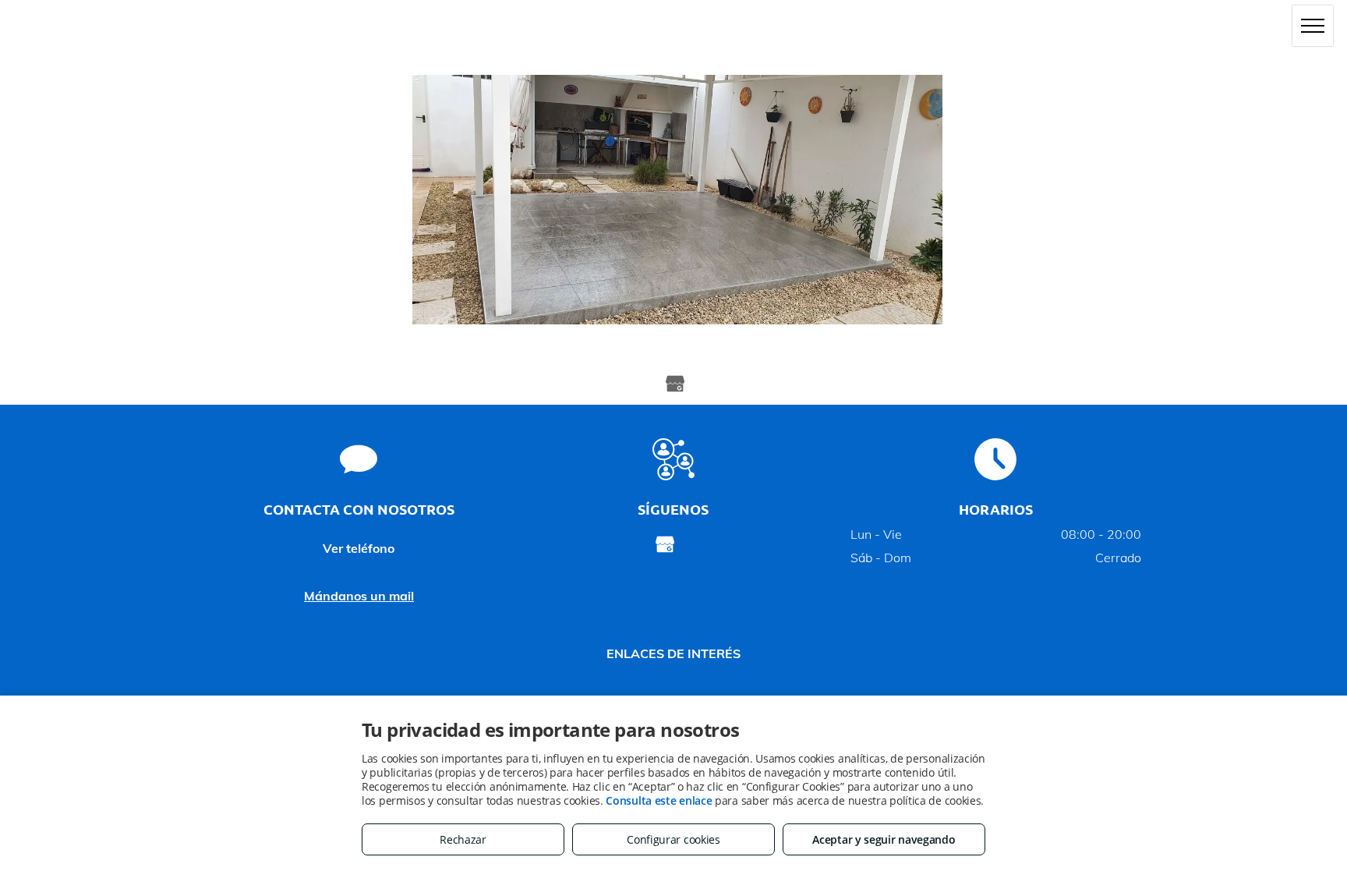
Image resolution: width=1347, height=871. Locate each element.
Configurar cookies (673, 839)
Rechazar (463, 839)
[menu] (1312, 25)
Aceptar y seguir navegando (883, 839)
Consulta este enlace (659, 800)
